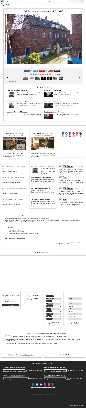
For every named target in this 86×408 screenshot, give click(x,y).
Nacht (48, 308)
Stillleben (49, 318)
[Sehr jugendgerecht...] (37, 78)
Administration (66, 354)
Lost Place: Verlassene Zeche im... (54, 111)
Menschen (49, 313)
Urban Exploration (8, 301)
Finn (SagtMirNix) (68, 166)
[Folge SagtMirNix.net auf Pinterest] (70, 133)
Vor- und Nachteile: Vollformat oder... (13, 199)
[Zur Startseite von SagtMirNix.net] (2, 5)
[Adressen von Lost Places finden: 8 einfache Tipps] (13, 179)
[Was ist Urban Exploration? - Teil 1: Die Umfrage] (38, 191)
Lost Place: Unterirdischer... (52, 101)
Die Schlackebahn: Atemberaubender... (13, 188)
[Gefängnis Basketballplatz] (55, 78)
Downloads (24, 5)
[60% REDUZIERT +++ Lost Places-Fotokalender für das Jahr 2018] (43, 143)
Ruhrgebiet (49, 298)
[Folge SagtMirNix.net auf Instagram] (73, 133)
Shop (51, 5)
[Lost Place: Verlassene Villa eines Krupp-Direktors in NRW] (42, 202)
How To (49, 311)
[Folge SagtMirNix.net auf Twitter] (66, 133)
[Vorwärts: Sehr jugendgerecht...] (79, 49)
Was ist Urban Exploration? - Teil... (41, 188)
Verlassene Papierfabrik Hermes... (17, 111)
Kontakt (32, 5)
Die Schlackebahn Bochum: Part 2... (41, 177)
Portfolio (16, 5)
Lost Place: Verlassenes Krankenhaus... (42, 166)
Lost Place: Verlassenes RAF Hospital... (14, 367)
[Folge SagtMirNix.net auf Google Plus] (77, 133)
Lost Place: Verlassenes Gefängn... (17, 101)
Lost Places (15, 1)
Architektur (49, 306)
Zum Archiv (76, 322)
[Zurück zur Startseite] (2, 1)
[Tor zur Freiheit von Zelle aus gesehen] (61, 78)
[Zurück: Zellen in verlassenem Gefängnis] (8, 49)
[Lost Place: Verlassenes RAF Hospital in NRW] (13, 168)
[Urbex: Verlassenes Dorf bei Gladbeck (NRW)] (48, 94)
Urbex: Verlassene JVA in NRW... (28, 1)
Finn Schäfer (81, 405)
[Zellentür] (43, 78)
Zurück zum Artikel (13, 81)
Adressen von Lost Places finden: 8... (13, 177)
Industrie (49, 301)
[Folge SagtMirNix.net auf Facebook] (63, 133)
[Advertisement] (43, 273)
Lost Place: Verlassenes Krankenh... (17, 90)
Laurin (65, 177)
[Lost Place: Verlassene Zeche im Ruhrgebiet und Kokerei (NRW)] (48, 116)
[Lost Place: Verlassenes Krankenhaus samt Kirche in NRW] (11, 94)
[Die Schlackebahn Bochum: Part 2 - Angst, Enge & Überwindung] (42, 180)
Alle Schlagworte (55, 322)
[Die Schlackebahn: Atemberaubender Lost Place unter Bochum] (14, 190)
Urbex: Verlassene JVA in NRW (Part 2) (47, 11)
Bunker (48, 316)
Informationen (42, 5)
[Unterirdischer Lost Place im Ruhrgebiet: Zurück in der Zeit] (14, 143)
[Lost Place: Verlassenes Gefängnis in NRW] (11, 105)
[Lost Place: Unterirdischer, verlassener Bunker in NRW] (48, 105)
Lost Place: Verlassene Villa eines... (41, 199)
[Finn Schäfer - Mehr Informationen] (9, 334)
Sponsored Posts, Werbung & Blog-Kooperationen (22, 354)
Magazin (8, 1)
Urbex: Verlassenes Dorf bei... (53, 90)
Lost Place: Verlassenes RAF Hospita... (13, 166)
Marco (65, 199)
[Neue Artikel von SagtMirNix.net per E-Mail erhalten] (80, 133)
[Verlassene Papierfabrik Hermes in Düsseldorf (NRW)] (15, 114)
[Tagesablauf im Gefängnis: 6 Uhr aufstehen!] (49, 78)
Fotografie (6, 299)
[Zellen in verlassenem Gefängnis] (25, 78)
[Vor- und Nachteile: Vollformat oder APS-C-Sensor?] (13, 201)
